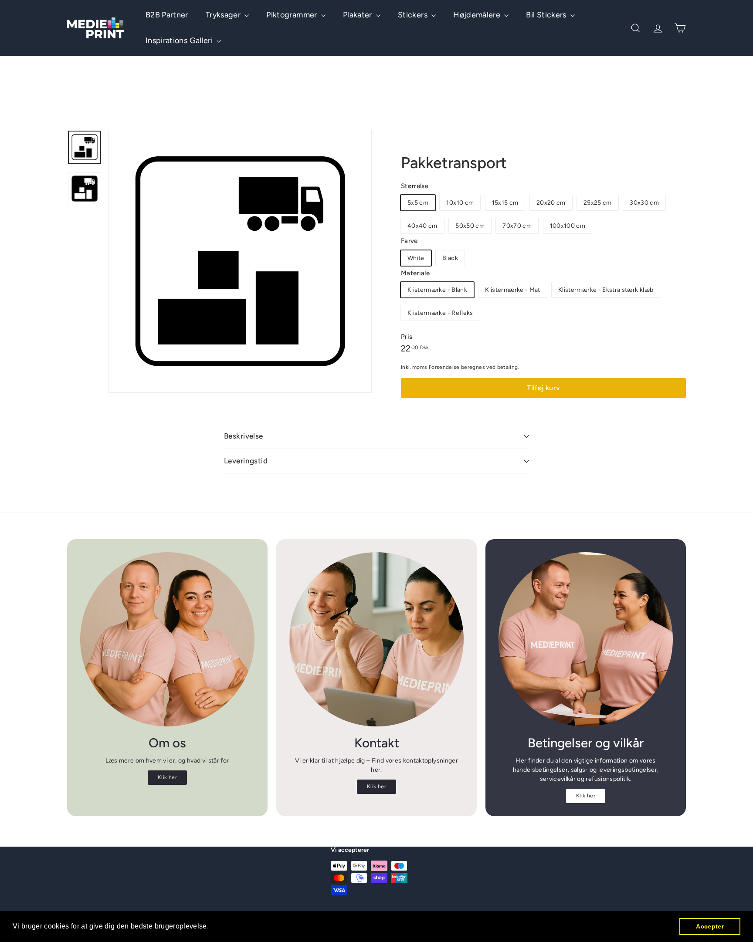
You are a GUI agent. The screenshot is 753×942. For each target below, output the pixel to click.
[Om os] (167, 639)
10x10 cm (460, 202)
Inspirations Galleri (180, 40)
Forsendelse (444, 367)
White (415, 258)
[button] (212, 927)
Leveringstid (246, 460)
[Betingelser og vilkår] (586, 639)
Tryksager (224, 15)
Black (450, 258)
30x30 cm (644, 202)
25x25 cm (597, 202)
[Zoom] (240, 261)
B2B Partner (167, 15)
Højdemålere (477, 15)
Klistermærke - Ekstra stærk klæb (605, 290)
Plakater (358, 15)
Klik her (167, 777)
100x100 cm (568, 226)
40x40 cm (422, 226)
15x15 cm (505, 202)
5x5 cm (417, 202)
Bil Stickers (547, 15)
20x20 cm (551, 202)
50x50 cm (470, 226)
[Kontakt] (376, 639)
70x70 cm (517, 226)
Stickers (413, 15)
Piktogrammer (292, 15)
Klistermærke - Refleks (440, 313)
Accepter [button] (710, 926)
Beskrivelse (243, 436)
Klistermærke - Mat (512, 290)
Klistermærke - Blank (437, 290)
